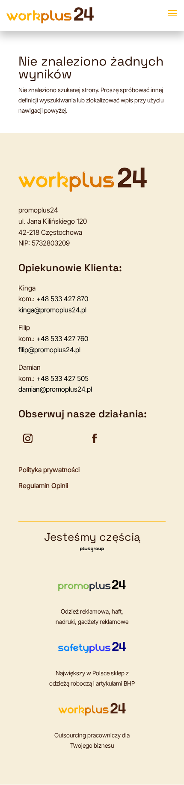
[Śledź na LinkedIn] (72, 438)
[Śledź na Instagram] (27, 438)
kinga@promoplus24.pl (52, 310)
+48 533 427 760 (62, 338)
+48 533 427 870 (62, 298)
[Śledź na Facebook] (94, 438)
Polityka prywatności (49, 469)
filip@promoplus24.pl (49, 349)
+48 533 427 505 (62, 378)
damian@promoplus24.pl (55, 389)
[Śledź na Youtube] (50, 438)
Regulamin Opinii (43, 485)
